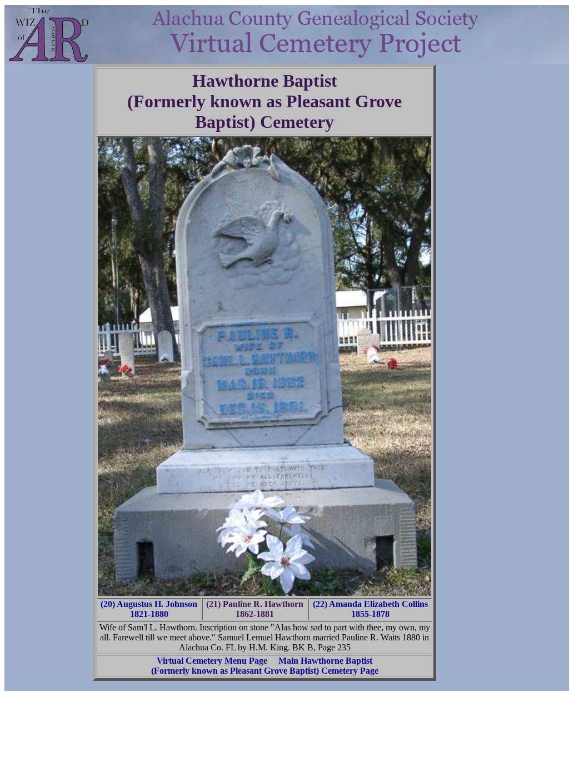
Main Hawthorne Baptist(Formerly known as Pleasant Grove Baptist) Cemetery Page (264, 665)
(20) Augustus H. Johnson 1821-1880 (149, 609)
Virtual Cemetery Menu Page (212, 660)
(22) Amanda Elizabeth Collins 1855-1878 (370, 609)
